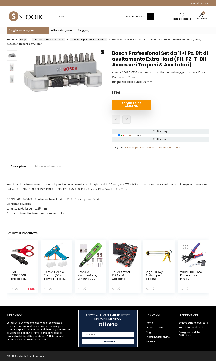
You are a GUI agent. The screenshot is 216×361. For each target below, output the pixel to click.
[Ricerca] (150, 16)
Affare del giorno (62, 30)
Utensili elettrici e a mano (49, 39)
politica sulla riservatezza (193, 322)
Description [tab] (18, 166)
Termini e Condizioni (191, 327)
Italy (129, 135)
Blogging (83, 30)
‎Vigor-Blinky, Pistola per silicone (154, 275)
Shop (23, 39)
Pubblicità (151, 341)
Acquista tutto (154, 327)
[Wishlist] (182, 15)
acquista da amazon (131, 104)
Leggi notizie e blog (199, 3)
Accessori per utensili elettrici (88, 39)
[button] (102, 52)
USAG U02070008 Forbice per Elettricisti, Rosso (21, 277)
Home (10, 39)
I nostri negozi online (158, 337)
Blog (148, 332)
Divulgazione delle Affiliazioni (189, 333)
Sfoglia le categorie (21, 30)
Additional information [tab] (48, 166)
